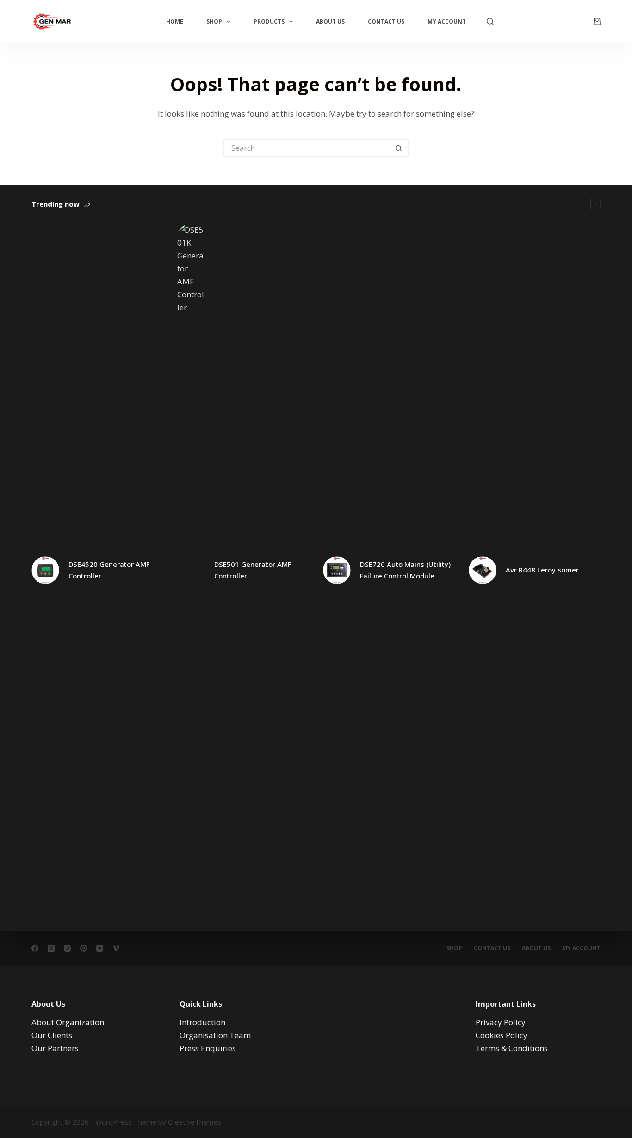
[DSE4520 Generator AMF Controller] (45, 570)
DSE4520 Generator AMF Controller (108, 570)
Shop (214, 21)
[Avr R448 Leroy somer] (482, 570)
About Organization (67, 1022)
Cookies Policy (501, 1035)
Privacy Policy (501, 1022)
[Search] (490, 21)
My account (581, 948)
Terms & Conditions (512, 1048)
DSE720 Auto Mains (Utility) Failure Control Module (405, 570)
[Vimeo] (115, 948)
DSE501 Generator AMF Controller (252, 570)
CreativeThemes (194, 1121)
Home (174, 21)
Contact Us (386, 21)
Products (269, 21)
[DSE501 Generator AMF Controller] (191, 570)
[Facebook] (34, 948)
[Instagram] (67, 948)
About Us (330, 21)
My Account (447, 21)
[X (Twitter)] (51, 948)
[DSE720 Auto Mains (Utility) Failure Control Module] (337, 570)
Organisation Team (215, 1035)
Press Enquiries (208, 1048)
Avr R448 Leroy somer (542, 569)
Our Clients (51, 1035)
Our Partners (55, 1048)
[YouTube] (99, 948)
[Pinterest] (83, 948)
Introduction (202, 1022)
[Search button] (399, 148)
